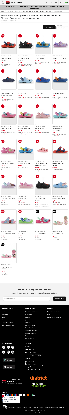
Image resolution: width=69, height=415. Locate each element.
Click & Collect (29, 328)
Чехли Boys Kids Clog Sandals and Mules (7, 94)
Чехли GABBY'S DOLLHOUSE (57, 129)
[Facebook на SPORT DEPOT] (8, 347)
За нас (4, 311)
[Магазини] (46, 2)
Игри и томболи (29, 338)
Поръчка (27, 317)
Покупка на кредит (30, 325)
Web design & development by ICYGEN (34, 412)
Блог (3, 317)
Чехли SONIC (39, 93)
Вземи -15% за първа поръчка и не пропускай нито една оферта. (35, 291)
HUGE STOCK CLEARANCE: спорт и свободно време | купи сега (32, 6)
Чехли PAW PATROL (41, 58)
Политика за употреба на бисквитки (54, 407)
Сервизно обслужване (8, 325)
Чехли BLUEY (22, 93)
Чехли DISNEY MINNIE (7, 163)
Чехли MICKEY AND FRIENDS (6, 268)
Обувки (42, 11)
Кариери (4, 319)
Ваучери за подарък (31, 330)
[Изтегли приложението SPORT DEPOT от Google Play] (9, 360)
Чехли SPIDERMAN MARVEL (6, 59)
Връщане (27, 322)
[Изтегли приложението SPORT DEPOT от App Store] (9, 366)
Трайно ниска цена (30, 333)
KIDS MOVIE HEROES (6, 56)
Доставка (27, 319)
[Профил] (51, 2)
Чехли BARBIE (22, 199)
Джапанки (48, 11)
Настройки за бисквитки (54, 317)
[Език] (66, 2)
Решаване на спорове (53, 311)
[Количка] (60, 2)
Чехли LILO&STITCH (41, 128)
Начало (2, 11)
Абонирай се (59, 299)
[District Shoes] (38, 377)
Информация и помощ (31, 311)
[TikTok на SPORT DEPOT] (4, 352)
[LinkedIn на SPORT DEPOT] (13, 352)
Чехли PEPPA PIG (57, 234)
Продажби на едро (7, 322)
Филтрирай (49, 27)
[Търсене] (41, 2)
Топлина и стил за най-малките (30, 11)
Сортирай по (60, 25)
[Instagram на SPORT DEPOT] (4, 347)
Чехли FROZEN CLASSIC (59, 58)
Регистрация (28, 314)
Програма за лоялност (31, 336)
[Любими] (56, 2)
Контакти (27, 346)
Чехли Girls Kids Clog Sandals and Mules (41, 164)
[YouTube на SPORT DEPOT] (13, 347)
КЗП (48, 314)
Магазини (5, 314)
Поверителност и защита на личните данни (19, 407)
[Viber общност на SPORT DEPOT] (8, 352)
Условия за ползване (38, 407)
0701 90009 (31, 361)
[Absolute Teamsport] (38, 385)
